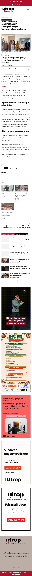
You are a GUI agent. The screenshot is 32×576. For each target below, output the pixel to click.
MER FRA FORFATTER (22, 234)
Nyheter (6, 17)
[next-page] (18, 281)
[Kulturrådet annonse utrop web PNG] (16, 437)
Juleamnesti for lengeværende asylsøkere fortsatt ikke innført (24, 227)
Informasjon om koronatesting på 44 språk (8, 226)
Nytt (11, 17)
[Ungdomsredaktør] (16, 484)
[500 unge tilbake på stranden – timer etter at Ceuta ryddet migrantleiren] (5, 253)
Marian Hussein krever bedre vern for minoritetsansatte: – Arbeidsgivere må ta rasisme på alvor (21, 196)
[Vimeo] (22, 567)
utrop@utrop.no (19, 561)
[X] (18, 567)
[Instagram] (14, 567)
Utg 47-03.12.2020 (8, 19)
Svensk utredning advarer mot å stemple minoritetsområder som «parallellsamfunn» (20, 275)
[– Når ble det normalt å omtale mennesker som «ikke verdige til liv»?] (5, 239)
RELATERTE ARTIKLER (8, 234)
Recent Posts (10, 65)
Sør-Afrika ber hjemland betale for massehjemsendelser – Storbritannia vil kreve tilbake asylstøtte (20, 268)
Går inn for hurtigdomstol (6, 193)
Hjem (2, 17)
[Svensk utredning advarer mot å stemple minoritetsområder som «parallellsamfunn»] (5, 275)
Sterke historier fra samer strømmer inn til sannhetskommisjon (6, 214)
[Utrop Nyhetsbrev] (16, 530)
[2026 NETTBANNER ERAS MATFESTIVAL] (16, 391)
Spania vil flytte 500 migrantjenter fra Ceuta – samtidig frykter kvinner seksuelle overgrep (19, 261)
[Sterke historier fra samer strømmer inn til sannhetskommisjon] (7, 206)
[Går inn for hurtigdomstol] (7, 188)
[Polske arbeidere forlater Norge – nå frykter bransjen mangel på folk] (5, 246)
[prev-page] (16, 281)
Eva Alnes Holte (6, 31)
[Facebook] (29, 69)
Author (3, 65)
